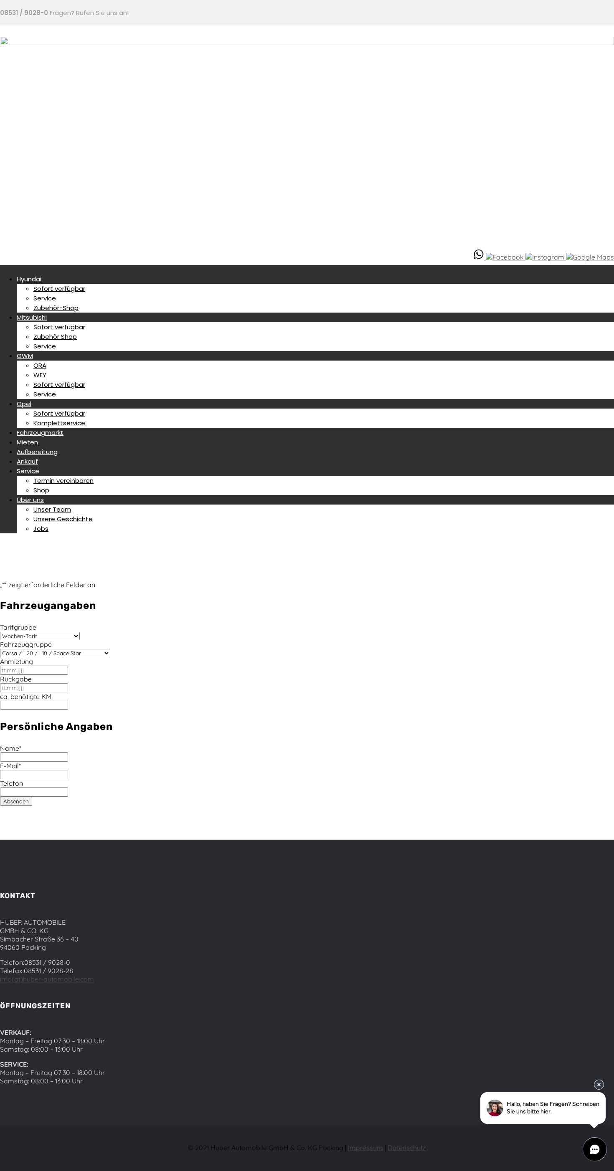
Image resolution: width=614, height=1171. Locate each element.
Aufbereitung (37, 451)
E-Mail (10, 766)
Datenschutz (407, 1147)
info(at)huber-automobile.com (47, 979)
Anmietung (16, 661)
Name (10, 748)
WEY (39, 375)
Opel (24, 403)
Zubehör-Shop (56, 307)
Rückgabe (16, 679)
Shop (41, 490)
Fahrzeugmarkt (40, 432)
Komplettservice (59, 423)
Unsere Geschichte (63, 519)
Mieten (27, 442)
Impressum (365, 1147)
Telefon (11, 783)
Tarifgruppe (18, 627)
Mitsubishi (32, 317)
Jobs (40, 528)
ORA (39, 365)
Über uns (30, 499)
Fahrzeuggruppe (26, 644)
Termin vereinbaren (63, 480)
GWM (25, 355)
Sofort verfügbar (59, 288)
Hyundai (29, 279)
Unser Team (52, 509)
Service (44, 298)
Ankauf (27, 461)
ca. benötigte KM (25, 696)
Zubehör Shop (55, 336)
